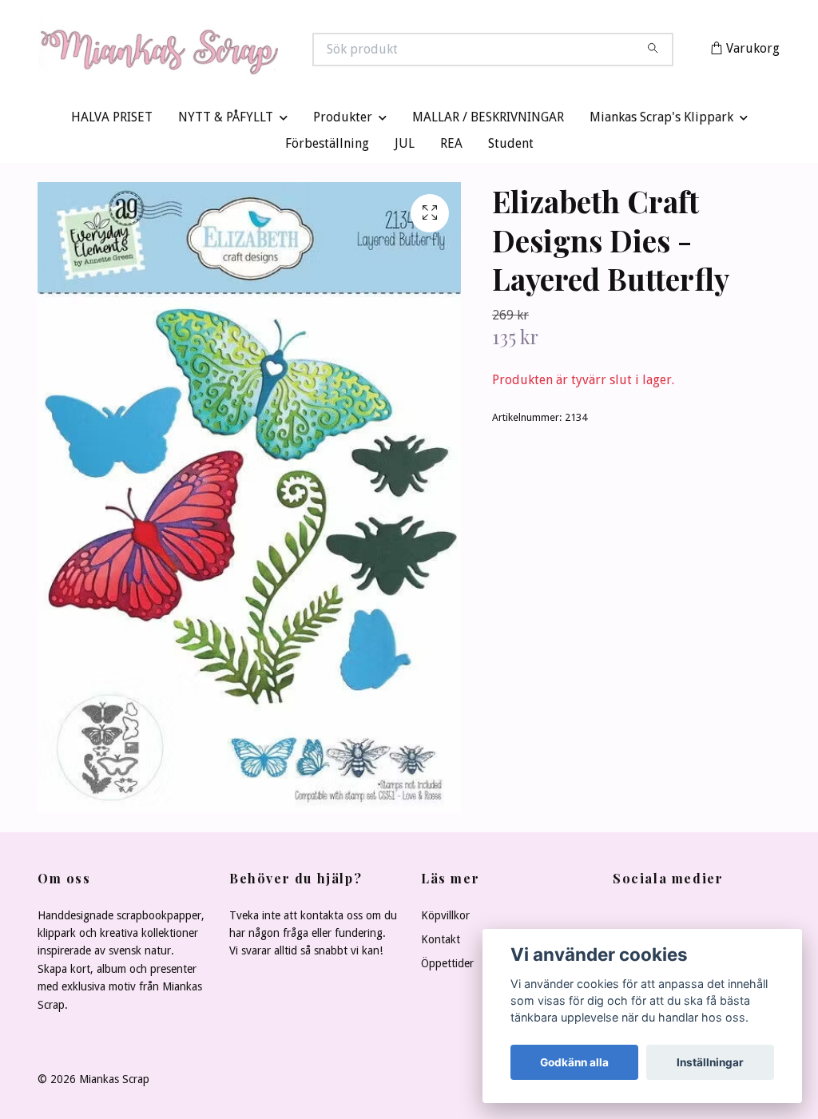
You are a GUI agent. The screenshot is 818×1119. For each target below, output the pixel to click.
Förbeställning (327, 147)
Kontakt (440, 943)
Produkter (342, 121)
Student (511, 147)
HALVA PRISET (112, 121)
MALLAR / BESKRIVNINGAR (488, 121)
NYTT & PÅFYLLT (225, 121)
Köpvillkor (445, 918)
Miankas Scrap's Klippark (661, 121)
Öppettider (447, 967)
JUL (405, 147)
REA (451, 147)
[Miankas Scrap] (223, 51)
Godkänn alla (574, 1062)
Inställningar (710, 1062)
